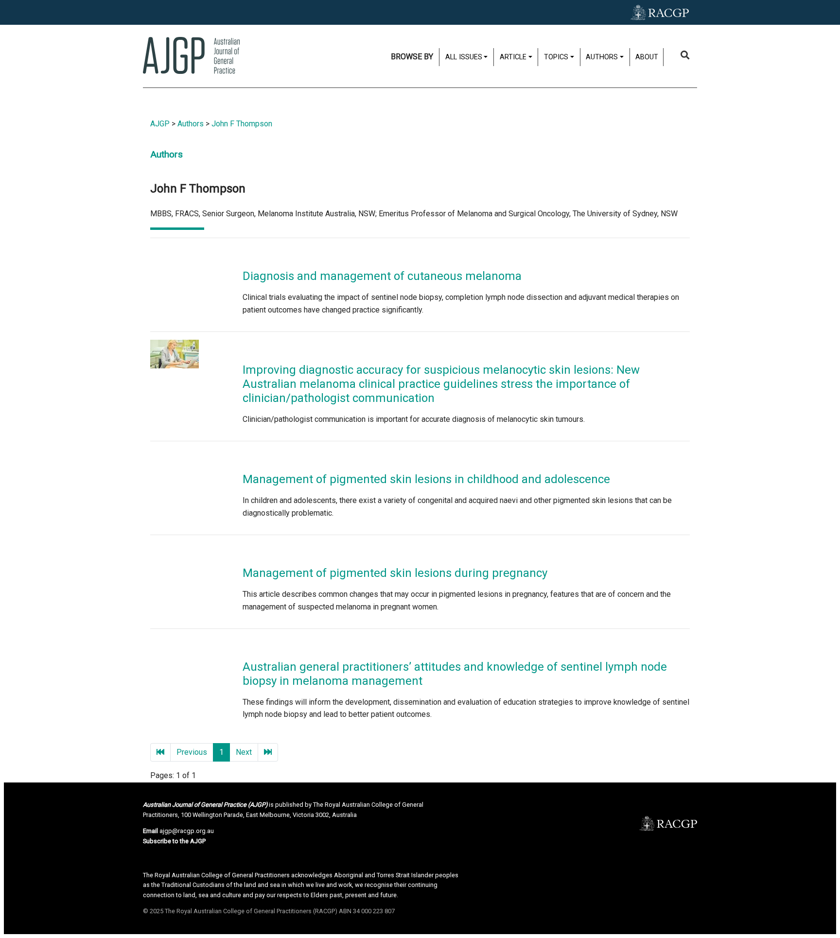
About (646, 57)
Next (244, 752)
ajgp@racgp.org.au (186, 830)
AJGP (160, 123)
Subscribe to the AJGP (174, 841)
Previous (191, 752)
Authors (190, 123)
